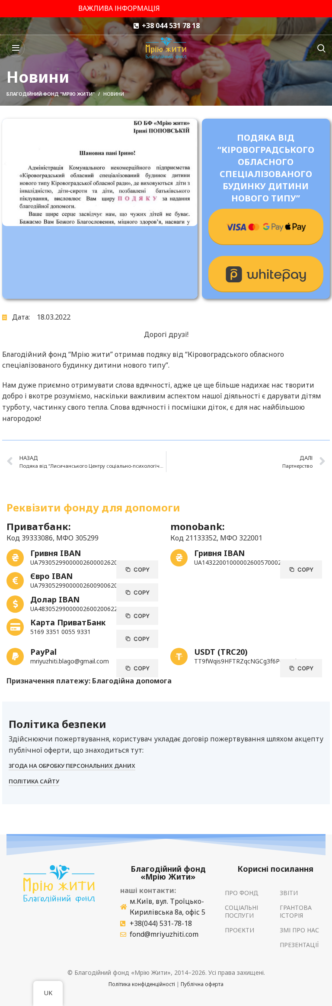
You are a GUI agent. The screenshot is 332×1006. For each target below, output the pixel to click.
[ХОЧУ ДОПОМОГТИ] (265, 227)
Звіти (289, 893)
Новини (113, 94)
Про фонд (242, 893)
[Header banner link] (166, 8)
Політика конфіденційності (142, 984)
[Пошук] (321, 48)
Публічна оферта (202, 984)
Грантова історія (296, 911)
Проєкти (239, 930)
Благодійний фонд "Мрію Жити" (50, 94)
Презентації (299, 945)
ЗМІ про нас (299, 930)
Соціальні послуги (241, 911)
